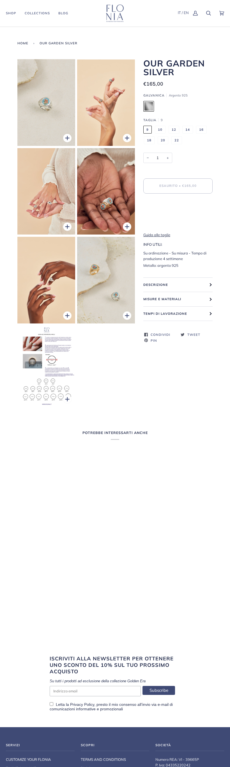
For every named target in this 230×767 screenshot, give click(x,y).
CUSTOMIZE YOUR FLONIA (28, 759)
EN (186, 12)
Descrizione (155, 285)
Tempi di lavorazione (165, 314)
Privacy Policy (82, 704)
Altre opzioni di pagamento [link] (191, 223)
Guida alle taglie (156, 235)
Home (22, 43)
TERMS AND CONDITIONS (103, 759)
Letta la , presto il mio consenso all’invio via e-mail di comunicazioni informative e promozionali (111, 706)
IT (179, 12)
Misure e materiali (162, 299)
